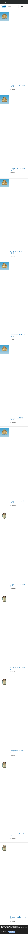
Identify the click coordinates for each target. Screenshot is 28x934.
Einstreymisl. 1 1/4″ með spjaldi (18, 335)
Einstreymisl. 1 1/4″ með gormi (18, 917)
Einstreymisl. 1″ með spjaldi (17, 252)
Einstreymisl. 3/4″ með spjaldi (17, 169)
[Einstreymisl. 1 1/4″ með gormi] (4, 885)
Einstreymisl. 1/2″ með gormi (17, 668)
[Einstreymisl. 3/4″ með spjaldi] (4, 136)
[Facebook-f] (3, 2)
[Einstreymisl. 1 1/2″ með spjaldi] (4, 386)
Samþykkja (12, 931)
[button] (22, 6)
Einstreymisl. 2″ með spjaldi (17, 501)
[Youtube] (11, 2)
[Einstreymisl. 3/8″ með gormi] (4, 552)
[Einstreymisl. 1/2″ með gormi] (4, 635)
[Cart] (25, 6)
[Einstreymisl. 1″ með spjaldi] (4, 219)
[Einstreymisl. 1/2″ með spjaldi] (4, 53)
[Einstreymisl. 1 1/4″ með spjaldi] (4, 302)
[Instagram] (5, 2)
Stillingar (4, 931)
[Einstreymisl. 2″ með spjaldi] (4, 469)
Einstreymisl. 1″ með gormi (17, 834)
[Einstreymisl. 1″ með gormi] (4, 801)
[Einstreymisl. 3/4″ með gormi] (4, 718)
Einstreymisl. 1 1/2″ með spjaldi (18, 418)
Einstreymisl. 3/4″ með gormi (17, 751)
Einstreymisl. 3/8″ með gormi (17, 585)
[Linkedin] (8, 2)
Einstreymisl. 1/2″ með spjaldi (17, 86)
